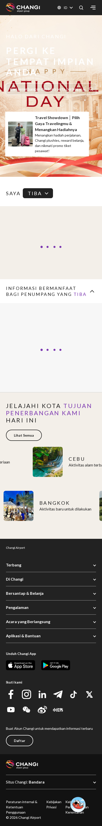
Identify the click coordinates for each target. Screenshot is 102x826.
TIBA (35, 193)
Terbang (13, 564)
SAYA (13, 193)
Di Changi (14, 579)
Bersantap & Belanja (25, 593)
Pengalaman (17, 607)
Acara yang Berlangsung (28, 621)
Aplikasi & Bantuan (23, 635)
